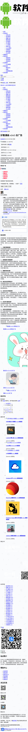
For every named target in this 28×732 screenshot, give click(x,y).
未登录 (2, 80)
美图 (7, 69)
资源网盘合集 (9, 70)
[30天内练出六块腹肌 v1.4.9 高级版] (14, 418)
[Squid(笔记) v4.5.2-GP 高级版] (13, 442)
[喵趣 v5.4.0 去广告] (11, 390)
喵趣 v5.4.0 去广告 (7, 393)
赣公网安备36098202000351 (8, 729)
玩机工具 (9, 595)
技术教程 (5, 62)
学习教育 (8, 43)
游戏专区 (5, 56)
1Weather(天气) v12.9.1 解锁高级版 (14, 478)
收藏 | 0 (2, 186)
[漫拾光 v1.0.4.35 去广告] (12, 385)
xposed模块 (8, 48)
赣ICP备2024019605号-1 (21, 729)
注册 (19, 400)
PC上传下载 (10, 618)
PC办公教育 (10, 621)
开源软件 (8, 49)
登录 (2, 75)
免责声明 (5, 671)
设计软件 (9, 611)
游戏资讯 (8, 61)
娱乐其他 (9, 613)
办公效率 (8, 53)
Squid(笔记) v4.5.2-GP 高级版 (13, 445)
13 (8, 409)
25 (5, 412)
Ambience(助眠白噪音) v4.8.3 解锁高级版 (15, 535)
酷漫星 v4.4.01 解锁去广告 (9, 329)
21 (9, 411)
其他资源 (5, 66)
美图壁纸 (9, 603)
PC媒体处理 (10, 619)
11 (5, 409)
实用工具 (8, 35)
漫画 (10, 144)
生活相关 (8, 41)
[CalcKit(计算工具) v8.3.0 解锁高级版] (11, 434)
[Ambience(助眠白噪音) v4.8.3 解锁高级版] (11, 532)
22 (10, 411)
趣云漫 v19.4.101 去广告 (9, 370)
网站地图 (5, 676)
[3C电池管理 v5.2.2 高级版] (12, 450)
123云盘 (5, 178)
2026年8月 (8, 403)
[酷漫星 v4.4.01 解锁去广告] (13, 326)
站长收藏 (5, 72)
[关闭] (2, 627)
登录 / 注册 (5, 82)
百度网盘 (5, 176)
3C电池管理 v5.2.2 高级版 (12, 453)
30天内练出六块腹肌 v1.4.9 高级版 (14, 421)
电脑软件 (5, 54)
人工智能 (8, 44)
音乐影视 (8, 36)
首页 (4, 31)
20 (8, 411)
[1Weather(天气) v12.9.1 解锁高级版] (15, 475)
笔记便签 (9, 608)
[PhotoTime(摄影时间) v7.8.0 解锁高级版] (12, 494)
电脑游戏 (8, 57)
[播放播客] (3, 230)
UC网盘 (5, 173)
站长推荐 (9, 615)
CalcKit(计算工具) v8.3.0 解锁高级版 (14, 437)
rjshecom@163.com (7, 210)
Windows (9, 601)
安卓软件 (5, 33)
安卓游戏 (8, 59)
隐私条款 (5, 672)
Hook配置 (8, 64)
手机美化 (9, 610)
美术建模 (9, 605)
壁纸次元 (8, 67)
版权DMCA (6, 674)
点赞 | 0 (6, 186)
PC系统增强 (10, 623)
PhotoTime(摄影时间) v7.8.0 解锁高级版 (15, 497)
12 (6, 409)
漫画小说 (8, 38)
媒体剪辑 (8, 51)
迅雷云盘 (5, 175)
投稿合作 (5, 679)
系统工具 (8, 46)
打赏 (10, 186)
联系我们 (9, 209)
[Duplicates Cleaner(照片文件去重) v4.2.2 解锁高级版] (13, 514)
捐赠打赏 (5, 677)
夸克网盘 (5, 171)
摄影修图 (8, 39)
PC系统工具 (10, 616)
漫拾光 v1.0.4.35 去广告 (8, 387)
